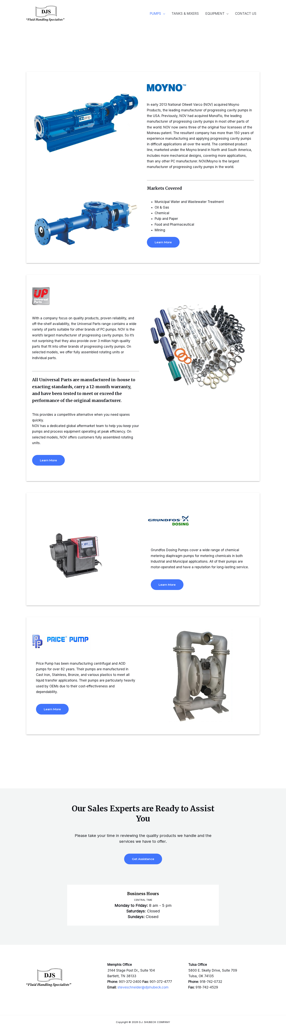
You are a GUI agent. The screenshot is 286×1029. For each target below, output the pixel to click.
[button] (163, 242)
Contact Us (245, 14)
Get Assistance (143, 859)
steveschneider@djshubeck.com (143, 987)
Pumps (155, 14)
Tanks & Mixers (185, 14)
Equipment (215, 14)
